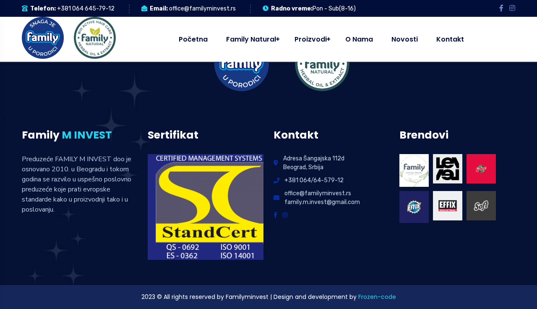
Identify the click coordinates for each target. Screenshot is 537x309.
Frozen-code (377, 297)
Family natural (251, 39)
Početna (193, 39)
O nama (359, 39)
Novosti (404, 39)
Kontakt (450, 39)
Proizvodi (311, 39)
